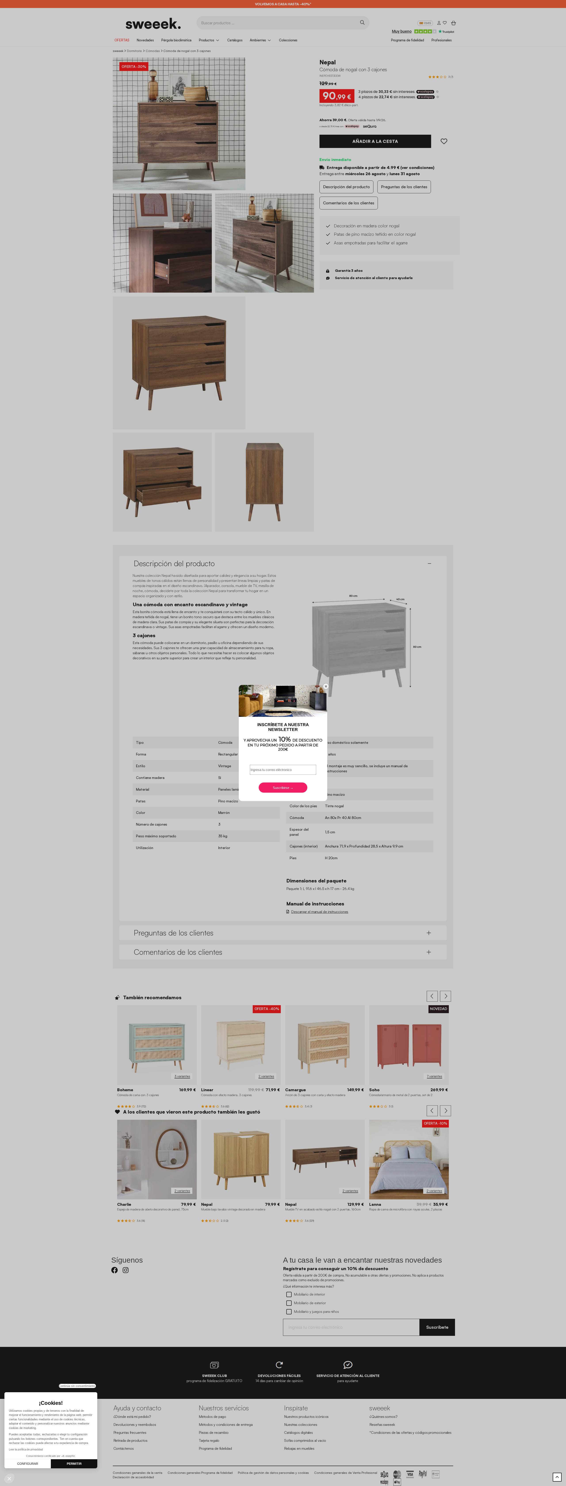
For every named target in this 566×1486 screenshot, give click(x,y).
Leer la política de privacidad (26, 1449)
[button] (9, 1478)
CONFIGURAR (27, 1463)
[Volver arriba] (557, 1477)
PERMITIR (74, 1463)
